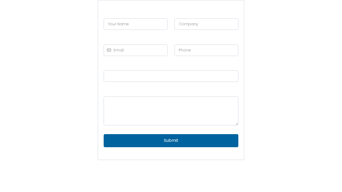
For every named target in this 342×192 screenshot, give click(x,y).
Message (113, 90)
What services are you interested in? (142, 64)
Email (111, 38)
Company (186, 12)
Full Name (115, 12)
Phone (182, 38)
